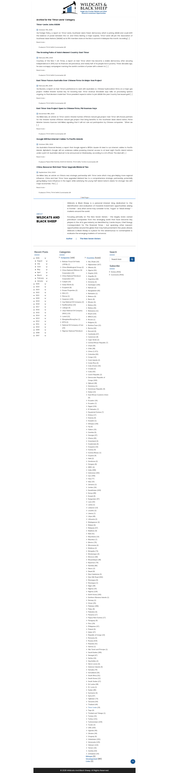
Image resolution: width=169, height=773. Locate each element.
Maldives (91, 531)
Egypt (90, 406)
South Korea (92, 678)
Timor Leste (50, 47)
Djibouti (90, 383)
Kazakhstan (92, 490)
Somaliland (92, 673)
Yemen (90, 748)
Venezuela (92, 742)
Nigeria (90, 589)
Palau (90, 609)
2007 (37, 335)
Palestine (91, 612)
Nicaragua (92, 580)
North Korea (92, 594)
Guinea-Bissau (93, 453)
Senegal (91, 655)
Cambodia (92, 334)
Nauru (90, 568)
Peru (90, 623)
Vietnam (91, 745)
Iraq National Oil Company (71, 302)
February (40, 278)
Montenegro (92, 554)
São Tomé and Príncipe (96, 649)
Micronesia (92, 545)
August (39, 261)
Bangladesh (92, 291)
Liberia (90, 513)
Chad (90, 346)
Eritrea (90, 415)
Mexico (90, 542)
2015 (37, 312)
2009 (37, 330)
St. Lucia (91, 687)
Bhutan (90, 302)
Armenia (91, 282)
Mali (89, 534)
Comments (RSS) (117, 275)
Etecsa (64, 296)
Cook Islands (92, 360)
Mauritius (91, 539)
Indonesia (91, 473)
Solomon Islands (66, 162)
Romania (91, 638)
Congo (90, 357)
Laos (90, 502)
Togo (90, 710)
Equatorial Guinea (94, 412)
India (90, 470)
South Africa (92, 675)
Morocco (91, 557)
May (38, 269)
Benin (90, 299)
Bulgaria (91, 322)
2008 (37, 333)
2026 (37, 258)
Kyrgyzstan (92, 499)
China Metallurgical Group (71, 267)
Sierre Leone (92, 664)
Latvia (90, 505)
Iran (89, 476)
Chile (90, 348)
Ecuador (91, 400)
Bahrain (91, 288)
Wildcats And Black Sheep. (79, 770)
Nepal (90, 571)
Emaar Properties (68, 290)
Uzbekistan (92, 739)
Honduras (91, 461)
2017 (37, 307)
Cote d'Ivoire (92, 366)
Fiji (89, 427)
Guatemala (92, 444)
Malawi (90, 525)
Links (88, 761)
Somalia (91, 670)
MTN (64, 322)
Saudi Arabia (92, 652)
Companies (65, 258)
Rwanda (91, 644)
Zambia (91, 751)
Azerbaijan (92, 285)
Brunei (90, 319)
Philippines (92, 626)
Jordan (90, 487)
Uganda (91, 730)
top (133, 761)
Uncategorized (91, 759)
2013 (37, 318)
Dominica (91, 386)
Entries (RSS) (116, 272)
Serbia (90, 658)
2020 (37, 298)
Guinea (90, 450)
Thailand (91, 704)
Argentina (91, 279)
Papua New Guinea (52, 162)
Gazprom (65, 299)
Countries (90, 258)
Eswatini (91, 421)
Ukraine (91, 733)
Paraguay (91, 620)
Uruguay (91, 736)
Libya (90, 516)
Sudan (90, 690)
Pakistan (91, 606)
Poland (90, 629)
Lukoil (64, 316)
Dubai (90, 392)
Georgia (91, 435)
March (39, 275)
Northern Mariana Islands (97, 597)
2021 (37, 295)
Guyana (91, 455)
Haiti (89, 458)
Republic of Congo (95, 635)
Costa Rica (92, 363)
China (48, 192)
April (38, 272)
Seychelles (92, 661)
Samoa (90, 646)
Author (69, 238)
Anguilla (91, 276)
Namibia (91, 565)
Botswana (91, 311)
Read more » (40, 42)
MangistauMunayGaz (70, 319)
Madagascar (92, 522)
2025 (37, 284)
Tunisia (90, 716)
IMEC (90, 467)
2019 (37, 301)
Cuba (90, 371)
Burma (90, 328)
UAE (89, 728)
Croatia (90, 369)
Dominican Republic (95, 389)
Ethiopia (91, 424)
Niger (90, 586)
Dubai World (66, 285)
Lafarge (65, 308)
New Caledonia (93, 574)
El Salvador (92, 409)
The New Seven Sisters (90, 238)
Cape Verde (92, 340)
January (40, 281)
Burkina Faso (93, 325)
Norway (91, 600)
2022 (37, 292)
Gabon (90, 429)
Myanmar (91, 562)
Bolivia (90, 305)
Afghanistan (92, 264)
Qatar (90, 632)
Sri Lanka (91, 684)
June (39, 267)
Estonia (90, 418)
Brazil (90, 314)
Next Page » (85, 197)
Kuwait (90, 496)
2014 (37, 315)
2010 (37, 327)
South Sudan (92, 681)
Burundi (91, 331)
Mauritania (92, 537)
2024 (37, 287)
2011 (37, 324)
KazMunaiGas (67, 305)
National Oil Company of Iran (72, 325)
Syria (90, 696)
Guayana (91, 447)
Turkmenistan (93, 722)
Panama (91, 615)
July (38, 264)
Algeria (90, 270)
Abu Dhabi (92, 262)
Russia (90, 641)
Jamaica (91, 484)
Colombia (91, 354)
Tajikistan (91, 699)
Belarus (91, 296)
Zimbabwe (92, 754)
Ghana (90, 438)
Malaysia (91, 528)
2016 (37, 310)
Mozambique (92, 560)
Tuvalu (83, 162)
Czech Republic (93, 374)
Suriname (91, 693)
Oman (90, 603)
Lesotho (91, 510)
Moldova (91, 548)
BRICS (90, 317)
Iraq (89, 479)
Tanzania (91, 701)
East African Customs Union (98, 395)
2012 (37, 321)
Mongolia (91, 551)
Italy (89, 482)
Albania (90, 267)
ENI (63, 293)
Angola (90, 273)
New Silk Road (93, 577)
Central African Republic (97, 343)
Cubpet (64, 282)
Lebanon (91, 508)
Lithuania (91, 519)
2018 (37, 304)
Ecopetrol (65, 287)
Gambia (91, 432)
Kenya (90, 493)
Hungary (91, 464)
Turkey (90, 719)
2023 (37, 289)
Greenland (92, 441)
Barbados (91, 293)
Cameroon (92, 337)
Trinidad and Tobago (95, 713)
